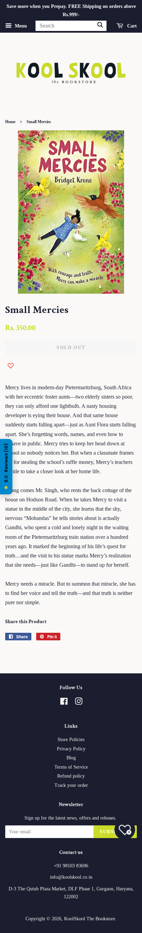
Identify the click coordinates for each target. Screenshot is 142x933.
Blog (71, 757)
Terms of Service (71, 767)
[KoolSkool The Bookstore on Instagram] (78, 702)
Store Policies (71, 739)
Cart (131, 25)
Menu (20, 25)
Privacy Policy (71, 748)
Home (10, 121)
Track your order (71, 785)
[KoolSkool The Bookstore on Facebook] (64, 702)
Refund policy (71, 776)
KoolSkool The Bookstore (89, 918)
